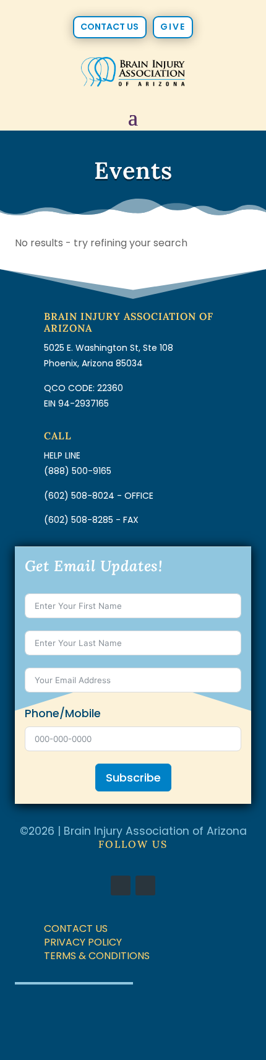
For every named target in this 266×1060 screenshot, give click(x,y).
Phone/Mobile (63, 713)
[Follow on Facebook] (121, 885)
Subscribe (133, 777)
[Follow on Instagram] (145, 885)
